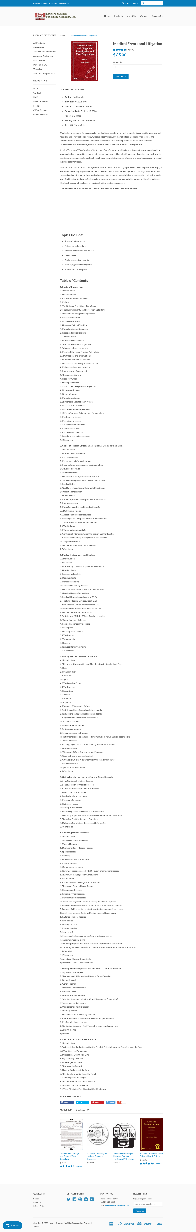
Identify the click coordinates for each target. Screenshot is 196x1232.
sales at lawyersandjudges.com (117, 1205)
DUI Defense (39, 60)
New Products (40, 47)
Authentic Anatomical (43, 56)
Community (157, 16)
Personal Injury (40, 64)
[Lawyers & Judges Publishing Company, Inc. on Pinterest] (80, 1200)
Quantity (117, 62)
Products (118, 16)
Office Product (40, 110)
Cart (127, 3)
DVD (35, 97)
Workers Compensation (44, 73)
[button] (119, 49)
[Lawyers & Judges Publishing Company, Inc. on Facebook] (74, 1200)
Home (107, 16)
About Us (131, 16)
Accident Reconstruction (44, 51)
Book (35, 88)
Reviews (79, 89)
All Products (39, 43)
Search (36, 1199)
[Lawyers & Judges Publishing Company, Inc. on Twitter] (69, 1200)
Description (66, 89)
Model (36, 105)
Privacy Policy (39, 1206)
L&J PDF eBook (40, 101)
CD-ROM (37, 92)
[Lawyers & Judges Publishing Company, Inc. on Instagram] (86, 1200)
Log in (135, 3)
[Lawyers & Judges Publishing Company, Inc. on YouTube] (92, 1200)
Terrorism (37, 69)
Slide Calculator (40, 114)
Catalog (144, 16)
